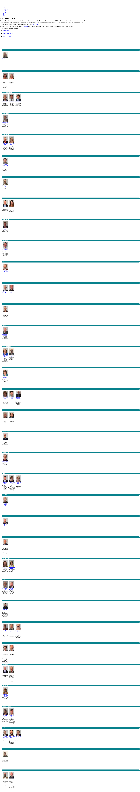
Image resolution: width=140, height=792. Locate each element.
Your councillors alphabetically (8, 31)
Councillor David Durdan (5, 144)
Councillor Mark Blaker (5, 779)
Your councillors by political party (8, 33)
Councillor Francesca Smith (11, 80)
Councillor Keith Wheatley (12, 652)
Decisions (4, 2)
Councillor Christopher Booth (5, 207)
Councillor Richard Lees (11, 589)
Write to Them (35, 24)
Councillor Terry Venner (5, 313)
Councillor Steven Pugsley (5, 186)
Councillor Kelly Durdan (12, 144)
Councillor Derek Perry (5, 610)
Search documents (6, 10)
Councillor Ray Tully (18, 737)
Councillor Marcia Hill (5, 716)
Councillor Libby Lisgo (12, 483)
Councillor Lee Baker (5, 483)
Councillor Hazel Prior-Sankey (5, 80)
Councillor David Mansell (12, 779)
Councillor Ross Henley (5, 229)
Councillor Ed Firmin (11, 398)
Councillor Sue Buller (5, 356)
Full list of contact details (7, 36)
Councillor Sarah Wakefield (12, 568)
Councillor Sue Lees (11, 716)
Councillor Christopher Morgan (5, 504)
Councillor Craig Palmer (12, 292)
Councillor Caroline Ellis (5, 377)
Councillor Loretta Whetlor (18, 631)
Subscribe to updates (6, 11)
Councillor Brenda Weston (18, 483)
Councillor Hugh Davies (12, 631)
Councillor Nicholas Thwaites (5, 165)
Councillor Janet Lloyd (5, 652)
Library (4, 6)
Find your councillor (6, 30)
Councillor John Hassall (5, 123)
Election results (5, 3)
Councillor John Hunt (11, 102)
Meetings (4, 7)
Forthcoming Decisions (7, 4)
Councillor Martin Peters (5, 250)
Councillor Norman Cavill (5, 737)
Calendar (4, 0)
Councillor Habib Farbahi (5, 102)
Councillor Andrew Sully (18, 398)
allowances (26, 26)
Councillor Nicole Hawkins (5, 59)
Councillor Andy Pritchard (12, 737)
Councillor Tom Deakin (5, 758)
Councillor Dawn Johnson (5, 568)
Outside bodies (5, 8)
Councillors (5, 12)
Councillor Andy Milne (5, 462)
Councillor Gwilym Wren (5, 271)
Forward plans (5, 5)
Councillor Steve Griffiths (5, 419)
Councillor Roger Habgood (5, 335)
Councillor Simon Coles (5, 589)
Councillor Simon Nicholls (18, 102)
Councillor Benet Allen (5, 440)
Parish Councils (5, 9)
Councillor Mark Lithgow (12, 673)
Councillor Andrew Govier (5, 673)
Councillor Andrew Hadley (5, 292)
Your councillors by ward (7, 34)
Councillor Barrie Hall (12, 356)
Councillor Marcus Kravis (11, 419)
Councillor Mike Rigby (5, 546)
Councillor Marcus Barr (5, 525)
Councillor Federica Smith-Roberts (11, 208)
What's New (5, 15)
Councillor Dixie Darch (5, 398)
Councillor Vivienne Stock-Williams (5, 695)
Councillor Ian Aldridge (5, 631)
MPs (3, 13)
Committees (5, 1)
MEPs (4, 14)
